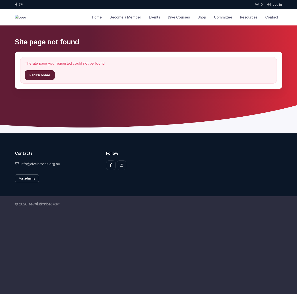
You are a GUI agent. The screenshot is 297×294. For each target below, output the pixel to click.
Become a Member (125, 17)
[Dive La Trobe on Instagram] (20, 4)
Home (97, 17)
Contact (271, 17)
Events (154, 17)
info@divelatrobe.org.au (40, 164)
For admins (27, 178)
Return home (39, 75)
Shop (202, 17)
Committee (223, 17)
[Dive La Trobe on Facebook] (16, 4)
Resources (248, 17)
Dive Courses (179, 17)
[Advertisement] (145, 253)
